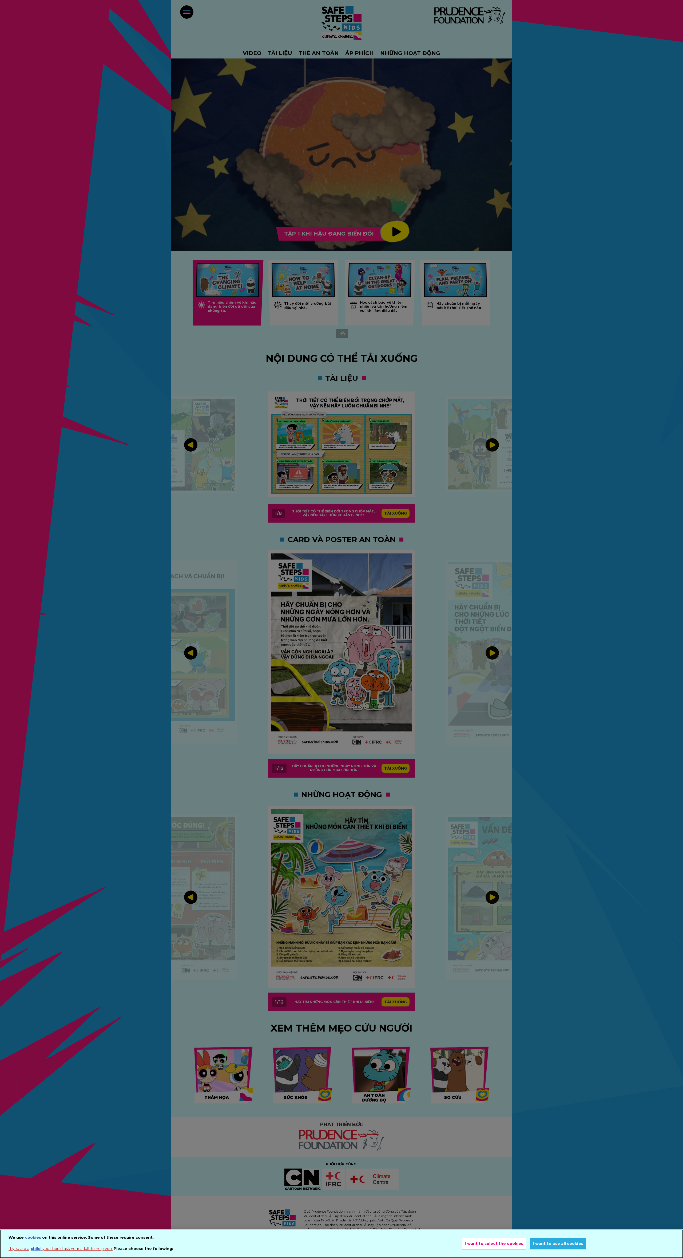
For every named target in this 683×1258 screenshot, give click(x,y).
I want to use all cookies (558, 1243)
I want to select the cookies (494, 1243)
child (36, 1248)
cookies (33, 1237)
